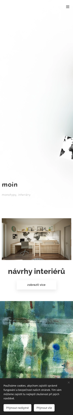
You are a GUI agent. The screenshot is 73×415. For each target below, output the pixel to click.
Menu (67, 6)
